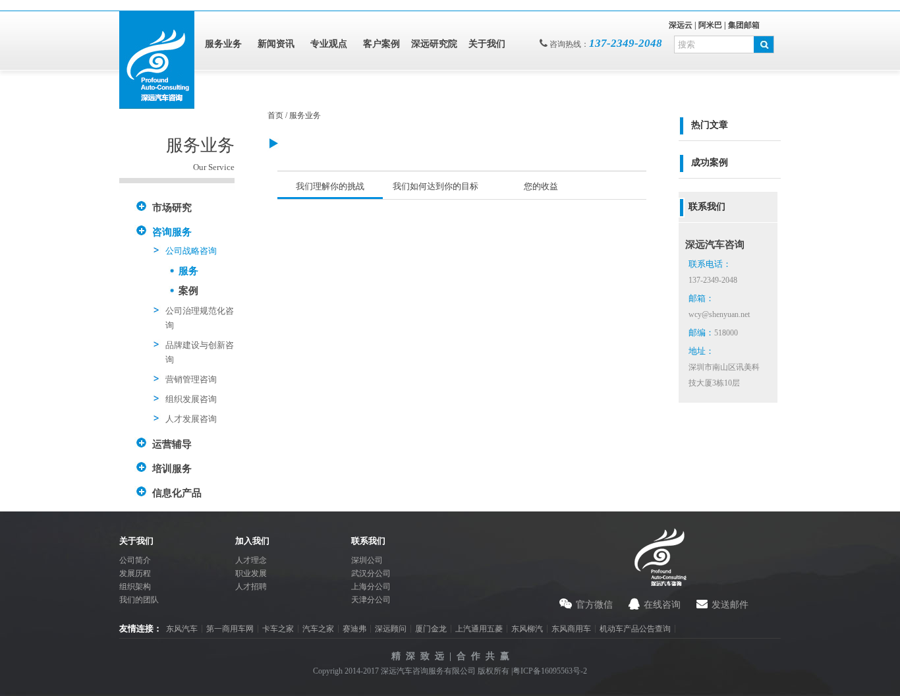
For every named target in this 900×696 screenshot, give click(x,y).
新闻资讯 (276, 44)
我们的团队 (139, 599)
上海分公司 (371, 586)
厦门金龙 (431, 629)
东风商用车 (571, 629)
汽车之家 (318, 629)
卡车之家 (278, 629)
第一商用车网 (230, 629)
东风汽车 (182, 629)
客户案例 (381, 44)
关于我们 (486, 44)
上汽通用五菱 (479, 629)
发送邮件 (730, 605)
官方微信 (594, 605)
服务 (188, 271)
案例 (188, 290)
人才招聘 (251, 586)
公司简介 (135, 560)
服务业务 (223, 44)
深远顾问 (391, 629)
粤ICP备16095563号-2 (550, 671)
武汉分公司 (371, 573)
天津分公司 (371, 599)
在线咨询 (662, 605)
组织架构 (135, 586)
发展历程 (135, 573)
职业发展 (251, 573)
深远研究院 (434, 44)
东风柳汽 (527, 629)
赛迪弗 (354, 629)
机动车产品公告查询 (635, 629)
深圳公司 (367, 560)
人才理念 (251, 560)
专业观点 (328, 44)
